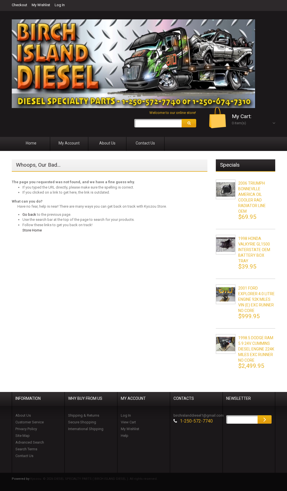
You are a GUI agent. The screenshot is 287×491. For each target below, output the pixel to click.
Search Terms (26, 449)
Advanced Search (29, 442)
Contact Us (24, 456)
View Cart (128, 422)
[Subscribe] (265, 419)
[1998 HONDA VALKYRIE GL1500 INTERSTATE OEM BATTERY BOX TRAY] (225, 244)
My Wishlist (41, 5)
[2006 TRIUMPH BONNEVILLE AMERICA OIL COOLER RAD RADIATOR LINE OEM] (225, 189)
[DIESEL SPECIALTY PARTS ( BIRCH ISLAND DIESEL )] (133, 63)
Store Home (32, 230)
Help (124, 435)
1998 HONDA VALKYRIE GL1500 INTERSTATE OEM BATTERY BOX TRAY (254, 249)
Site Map (22, 435)
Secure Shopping (82, 422)
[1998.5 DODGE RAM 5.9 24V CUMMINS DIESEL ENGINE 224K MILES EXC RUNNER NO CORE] (225, 344)
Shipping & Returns (83, 415)
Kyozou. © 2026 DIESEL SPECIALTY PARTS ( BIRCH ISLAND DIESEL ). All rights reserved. (94, 479)
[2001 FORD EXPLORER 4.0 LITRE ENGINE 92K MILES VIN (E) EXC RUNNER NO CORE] (225, 294)
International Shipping (85, 429)
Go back (29, 214)
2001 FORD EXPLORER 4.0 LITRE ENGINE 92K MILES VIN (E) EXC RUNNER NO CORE (256, 299)
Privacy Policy (26, 429)
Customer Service (29, 422)
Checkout (19, 5)
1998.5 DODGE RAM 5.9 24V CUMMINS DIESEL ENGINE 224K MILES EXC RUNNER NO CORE (256, 349)
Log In (60, 5)
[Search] (189, 123)
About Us (23, 415)
